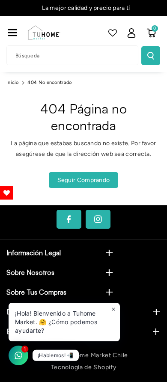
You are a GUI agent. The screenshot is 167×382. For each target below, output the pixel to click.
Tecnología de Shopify (83, 367)
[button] (12, 32)
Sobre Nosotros (30, 272)
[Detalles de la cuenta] (131, 33)
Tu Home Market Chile (95, 355)
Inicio (12, 82)
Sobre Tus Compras (36, 292)
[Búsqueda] (150, 55)
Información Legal (33, 252)
